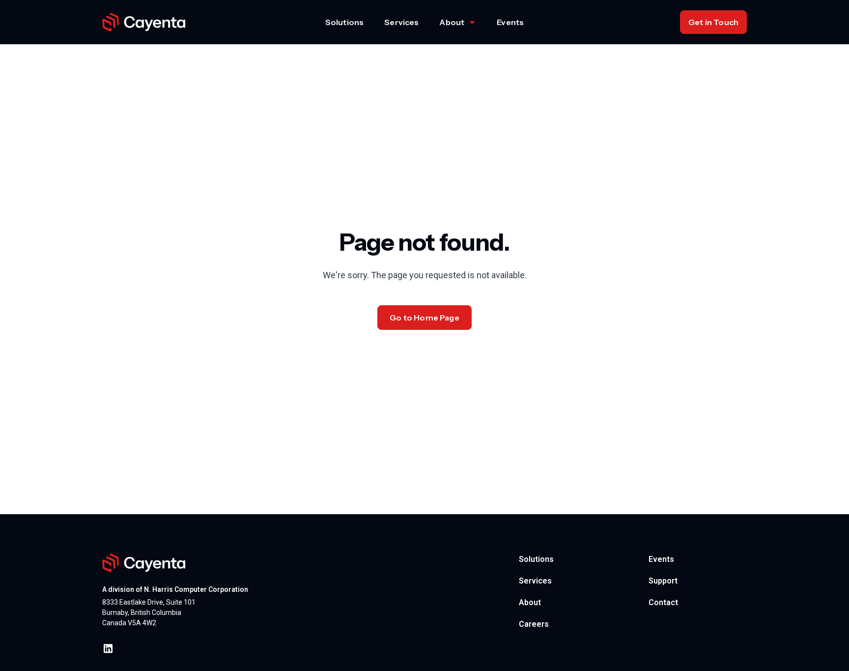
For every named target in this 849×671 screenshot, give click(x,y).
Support (663, 580)
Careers (534, 624)
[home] (144, 22)
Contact (663, 602)
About (530, 602)
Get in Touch (713, 22)
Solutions (344, 22)
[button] (457, 22)
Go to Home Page (424, 317)
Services (401, 22)
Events (510, 22)
